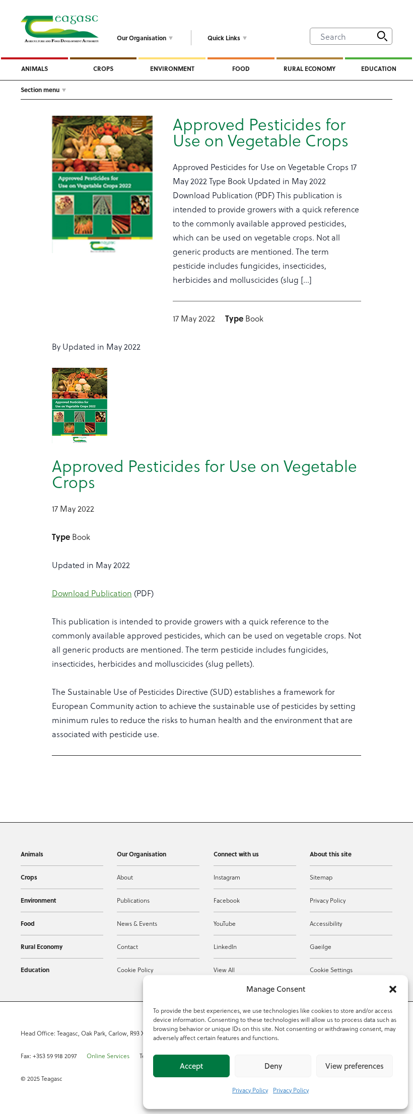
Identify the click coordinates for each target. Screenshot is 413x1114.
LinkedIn (225, 946)
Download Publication (92, 593)
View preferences (354, 1066)
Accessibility (326, 923)
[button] (393, 989)
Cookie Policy (135, 969)
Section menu (40, 89)
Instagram (227, 877)
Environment (172, 68)
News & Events (137, 923)
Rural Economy (309, 68)
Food (241, 68)
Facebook (227, 900)
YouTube (225, 923)
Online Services (108, 1055)
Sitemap (321, 877)
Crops (103, 68)
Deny (273, 1066)
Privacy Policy (250, 1089)
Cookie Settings (331, 969)
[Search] (382, 36)
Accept (191, 1066)
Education (378, 68)
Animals (34, 68)
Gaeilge (320, 946)
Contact (127, 946)
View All (224, 969)
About (125, 877)
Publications (133, 900)
